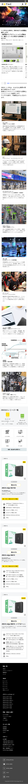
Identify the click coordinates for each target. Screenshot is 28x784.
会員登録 (5, 726)
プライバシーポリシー (7, 746)
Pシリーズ (5, 686)
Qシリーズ (5, 688)
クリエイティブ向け (7, 716)
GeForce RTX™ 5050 (7, 697)
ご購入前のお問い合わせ (8, 741)
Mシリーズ (5, 682)
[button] (13, 481)
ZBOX (4, 668)
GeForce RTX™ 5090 (7, 707)
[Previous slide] (2, 83)
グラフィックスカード (7, 670)
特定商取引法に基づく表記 (8, 744)
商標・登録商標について (8, 748)
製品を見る (14, 485)
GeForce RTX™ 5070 (7, 702)
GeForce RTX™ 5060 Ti (8, 700)
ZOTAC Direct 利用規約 (8, 750)
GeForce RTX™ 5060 (7, 698)
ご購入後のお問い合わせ (8, 742)
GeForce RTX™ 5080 (7, 706)
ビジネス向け (5, 714)
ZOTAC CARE (6, 730)
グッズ (4, 674)
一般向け (5, 718)
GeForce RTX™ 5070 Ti (8, 704)
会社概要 (5, 739)
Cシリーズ (5, 684)
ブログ (4, 732)
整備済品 (5, 672)
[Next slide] (5, 83)
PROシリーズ (6, 690)
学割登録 (5, 728)
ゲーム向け (5, 720)
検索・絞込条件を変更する (14, 449)
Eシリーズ (5, 681)
